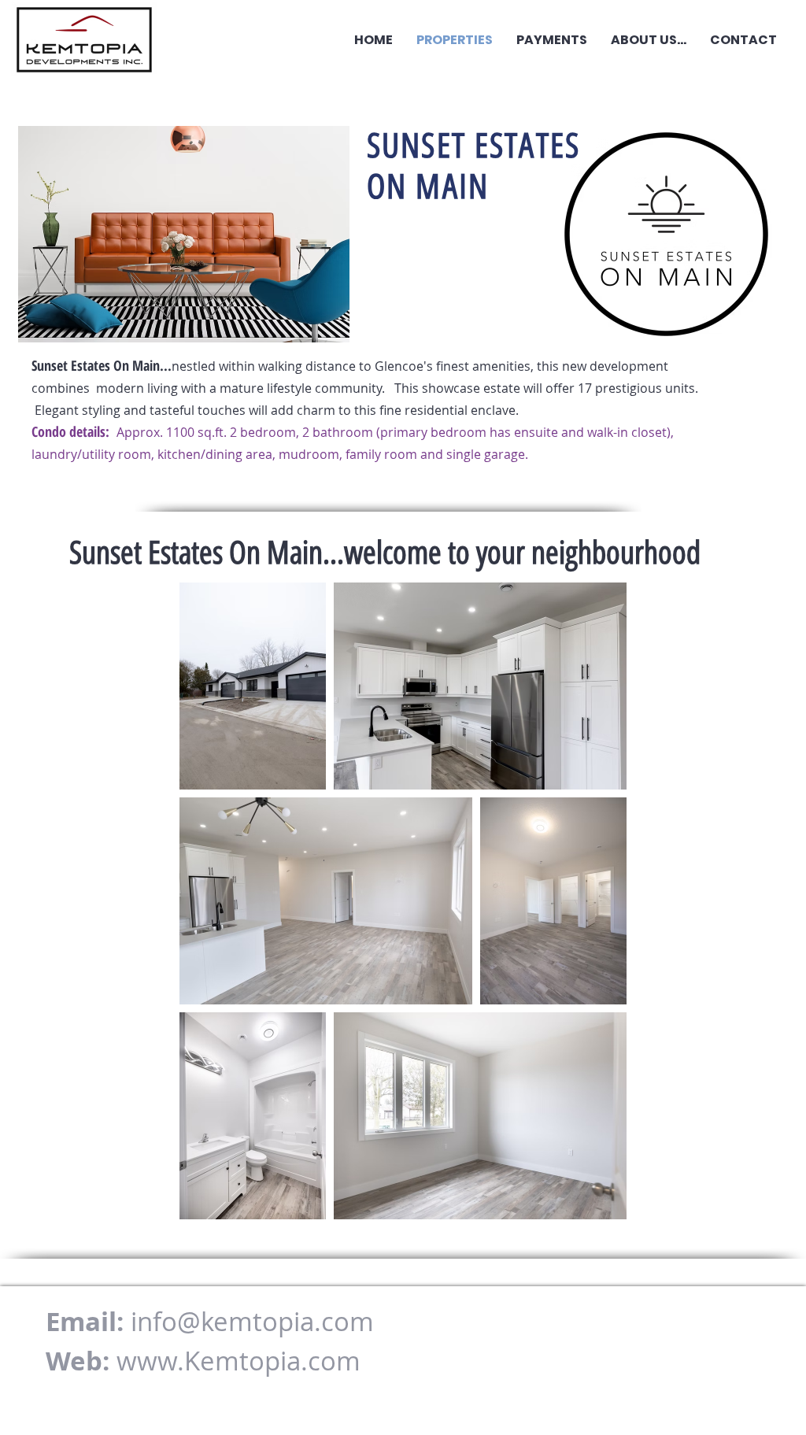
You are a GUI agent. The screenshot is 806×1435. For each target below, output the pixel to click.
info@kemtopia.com (252, 1321)
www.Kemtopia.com (238, 1360)
